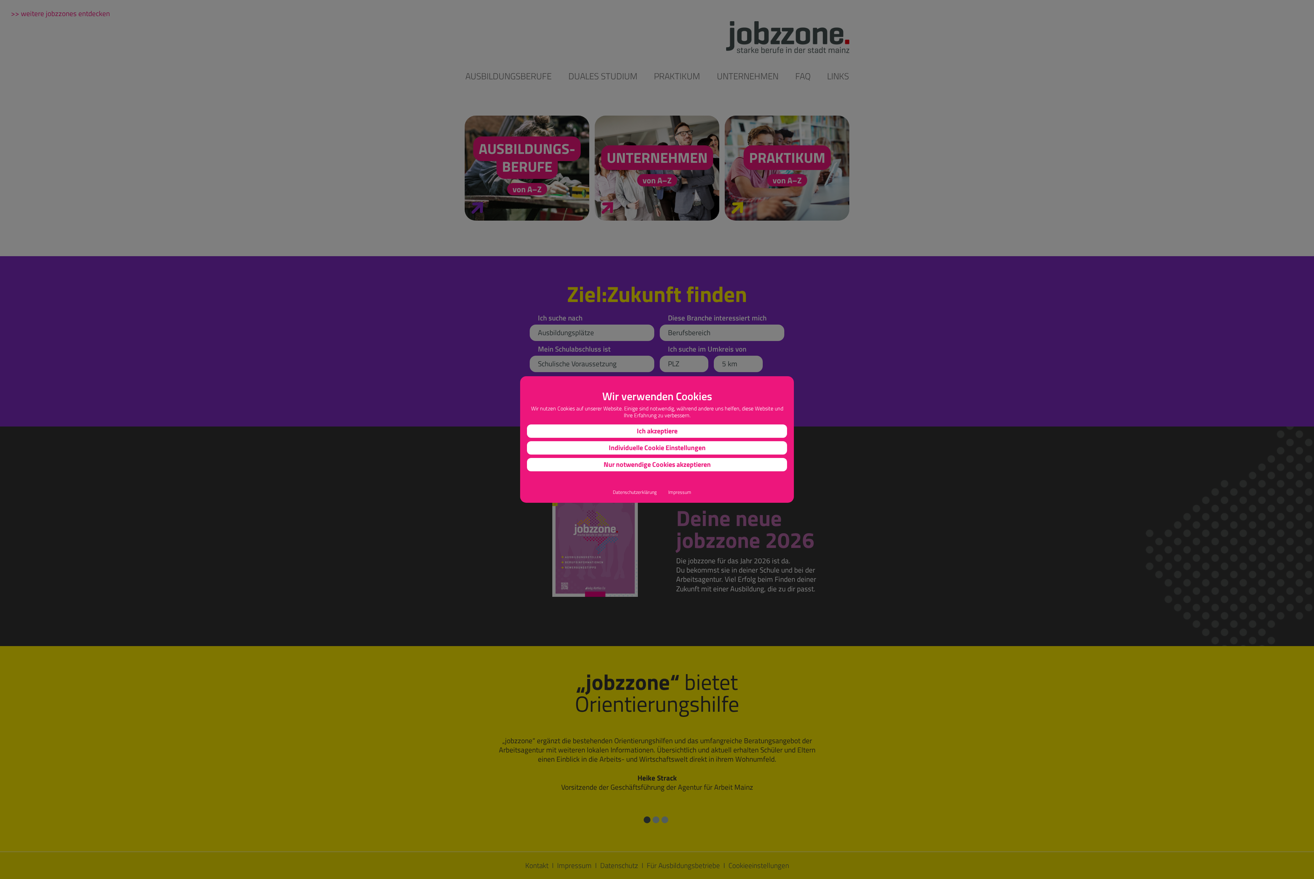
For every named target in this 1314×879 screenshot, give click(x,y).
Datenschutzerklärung (635, 492)
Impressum (679, 492)
